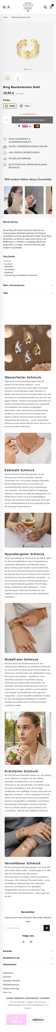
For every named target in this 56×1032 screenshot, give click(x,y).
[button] (26, 69)
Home (5, 17)
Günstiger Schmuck (11, 980)
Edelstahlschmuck (11, 984)
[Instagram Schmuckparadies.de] (31, 942)
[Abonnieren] (47, 928)
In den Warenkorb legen (32, 120)
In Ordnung (16, 1019)
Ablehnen (38, 1019)
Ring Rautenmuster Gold (21, 17)
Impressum (8, 973)
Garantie (7, 976)
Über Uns (7, 992)
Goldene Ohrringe (11, 988)
